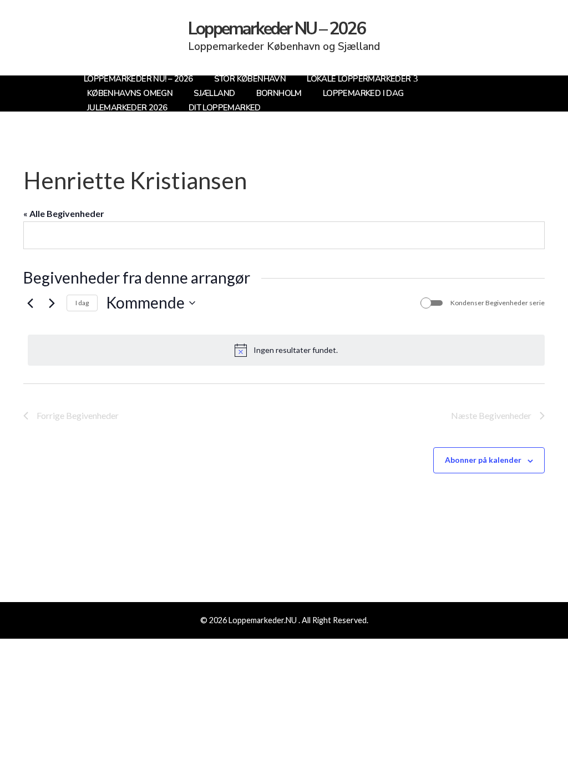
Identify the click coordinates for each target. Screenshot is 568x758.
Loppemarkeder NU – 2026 (277, 29)
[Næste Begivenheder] (51, 303)
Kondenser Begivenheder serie (497, 303)
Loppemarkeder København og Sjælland (284, 46)
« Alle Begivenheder (63, 213)
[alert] (286, 350)
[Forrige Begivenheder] (30, 303)
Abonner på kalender (483, 459)
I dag (82, 303)
